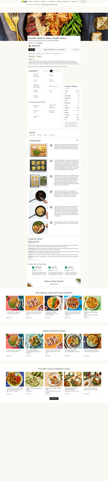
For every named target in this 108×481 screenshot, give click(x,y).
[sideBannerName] (72, 75)
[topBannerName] (54, 9)
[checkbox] (32, 270)
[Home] (26, 5)
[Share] (78, 49)
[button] (51, 71)
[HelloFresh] (24, 1)
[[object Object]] (75, 49)
